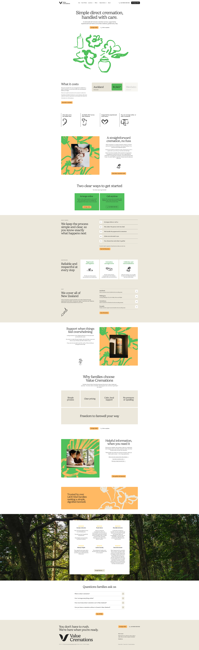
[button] (99, 594)
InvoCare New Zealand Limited (71, 644)
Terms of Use (125, 644)
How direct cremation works (118, 459)
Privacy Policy (120, 644)
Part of (65, 644)
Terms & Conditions (131, 644)
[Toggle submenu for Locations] (93, 2)
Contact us (120, 639)
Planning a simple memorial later (118, 461)
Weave (88, 644)
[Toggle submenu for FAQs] (97, 2)
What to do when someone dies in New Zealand (118, 457)
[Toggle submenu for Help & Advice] (106, 2)
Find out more (96, 89)
